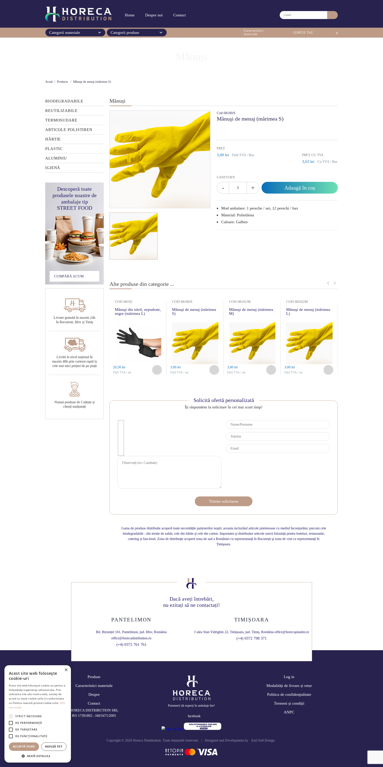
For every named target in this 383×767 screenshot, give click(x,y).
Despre (94, 694)
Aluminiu (56, 158)
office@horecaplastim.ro (292, 632)
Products (62, 81)
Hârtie (53, 139)
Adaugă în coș (299, 188)
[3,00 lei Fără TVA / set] (195, 363)
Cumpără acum (69, 276)
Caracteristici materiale (94, 685)
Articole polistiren (68, 130)
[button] (335, 283)
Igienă (52, 168)
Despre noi (154, 15)
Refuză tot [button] (53, 746)
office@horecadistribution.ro (131, 638)
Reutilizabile (61, 111)
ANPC (289, 712)
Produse (94, 677)
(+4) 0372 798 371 (251, 638)
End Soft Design (263, 740)
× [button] (66, 670)
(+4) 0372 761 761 (131, 644)
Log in (289, 677)
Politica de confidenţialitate (289, 694)
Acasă (49, 81)
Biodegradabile (64, 101)
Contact (179, 15)
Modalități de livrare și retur (289, 685)
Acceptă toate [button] (24, 746)
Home (130, 15)
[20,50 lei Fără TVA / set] (138, 363)
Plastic (54, 149)
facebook (194, 716)
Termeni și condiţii (289, 703)
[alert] (37, 714)
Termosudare (61, 120)
